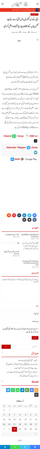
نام (37, 306)
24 (36, 429)
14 (14, 419)
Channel (7, 136)
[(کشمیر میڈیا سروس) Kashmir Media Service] (20, 4)
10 (36, 419)
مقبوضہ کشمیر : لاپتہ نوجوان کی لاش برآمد (12, 235)
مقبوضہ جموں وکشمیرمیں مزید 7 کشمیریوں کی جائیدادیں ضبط (11, 253)
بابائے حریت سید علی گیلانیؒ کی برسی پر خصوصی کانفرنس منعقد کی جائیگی (21, 364)
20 (20, 424)
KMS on (34, 136)
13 (20, 419)
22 (9, 424)
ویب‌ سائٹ (35, 321)
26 (26, 429)
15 (9, 419)
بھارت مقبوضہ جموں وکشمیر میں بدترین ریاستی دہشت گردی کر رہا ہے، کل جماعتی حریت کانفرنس (30, 263)
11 (31, 419)
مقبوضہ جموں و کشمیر (34, 14)
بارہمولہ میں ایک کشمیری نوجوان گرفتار (28, 376)
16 (4, 419)
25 (31, 429)
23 (4, 424)
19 (26, 424)
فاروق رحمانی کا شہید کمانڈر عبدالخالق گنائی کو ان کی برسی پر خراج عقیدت (29, 236)
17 (36, 424)
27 (20, 429)
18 (31, 424)
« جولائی (20, 440)
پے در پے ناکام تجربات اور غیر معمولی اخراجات (21, 9)
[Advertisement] (20, 186)
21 (14, 424)
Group (20, 136)
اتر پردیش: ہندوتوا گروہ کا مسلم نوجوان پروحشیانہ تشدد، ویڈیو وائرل (22, 372)
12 (26, 419)
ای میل (36, 313)
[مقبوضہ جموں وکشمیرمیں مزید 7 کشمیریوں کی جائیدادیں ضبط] (10, 246)
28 (14, 429)
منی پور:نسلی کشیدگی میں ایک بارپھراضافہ (27, 360)
